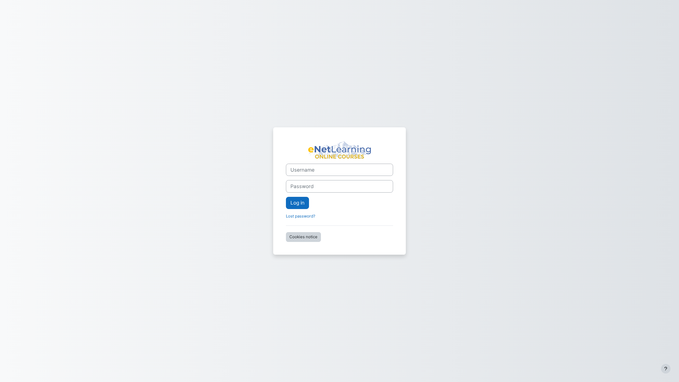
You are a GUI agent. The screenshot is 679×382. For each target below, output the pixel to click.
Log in (297, 203)
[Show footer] (666, 369)
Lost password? (300, 216)
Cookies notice (303, 236)
